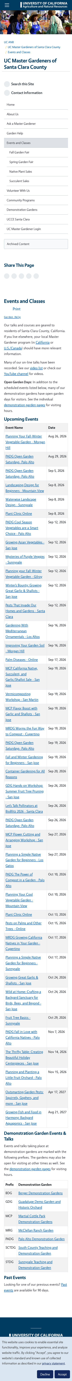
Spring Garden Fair (21, 162)
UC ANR (9, 42)
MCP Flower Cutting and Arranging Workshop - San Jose (24, 840)
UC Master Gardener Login (24, 229)
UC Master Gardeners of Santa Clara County (34, 47)
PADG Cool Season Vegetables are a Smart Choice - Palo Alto (22, 528)
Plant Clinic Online (19, 513)
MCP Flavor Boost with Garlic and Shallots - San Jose (23, 714)
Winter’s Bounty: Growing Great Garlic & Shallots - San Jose (23, 591)
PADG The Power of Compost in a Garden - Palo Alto (25, 880)
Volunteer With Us (18, 190)
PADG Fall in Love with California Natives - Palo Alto (23, 1037)
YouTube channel (16, 374)
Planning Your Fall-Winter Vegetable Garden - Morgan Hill (25, 442)
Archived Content (18, 244)
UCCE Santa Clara (18, 219)
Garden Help (15, 133)
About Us (12, 114)
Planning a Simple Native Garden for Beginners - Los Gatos (24, 860)
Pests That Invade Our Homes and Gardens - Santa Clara (25, 611)
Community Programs (21, 200)
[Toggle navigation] (7, 5)
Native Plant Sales (20, 171)
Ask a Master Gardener (21, 123)
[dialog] (36, 1358)
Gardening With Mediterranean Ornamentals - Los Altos (23, 631)
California (43, 342)
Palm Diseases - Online (22, 659)
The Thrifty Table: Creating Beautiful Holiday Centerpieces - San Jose (24, 1057)
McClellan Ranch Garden (35, 1230)
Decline (45, 1374)
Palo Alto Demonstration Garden (41, 1239)
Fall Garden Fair (19, 152)
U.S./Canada (13, 348)
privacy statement (53, 1363)
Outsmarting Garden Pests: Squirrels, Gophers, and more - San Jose (25, 1097)
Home (11, 104)
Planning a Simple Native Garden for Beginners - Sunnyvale (23, 963)
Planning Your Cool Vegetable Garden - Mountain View (19, 900)
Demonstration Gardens (22, 210)
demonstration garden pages (24, 405)
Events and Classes (18, 143)
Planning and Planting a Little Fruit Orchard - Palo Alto (24, 1077)
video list (36, 368)
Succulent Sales (19, 181)
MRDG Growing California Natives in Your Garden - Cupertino (24, 943)
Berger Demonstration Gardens (40, 1193)
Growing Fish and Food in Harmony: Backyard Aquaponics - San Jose (23, 1118)
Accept (62, 1374)
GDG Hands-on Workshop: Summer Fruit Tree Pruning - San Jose (25, 791)
